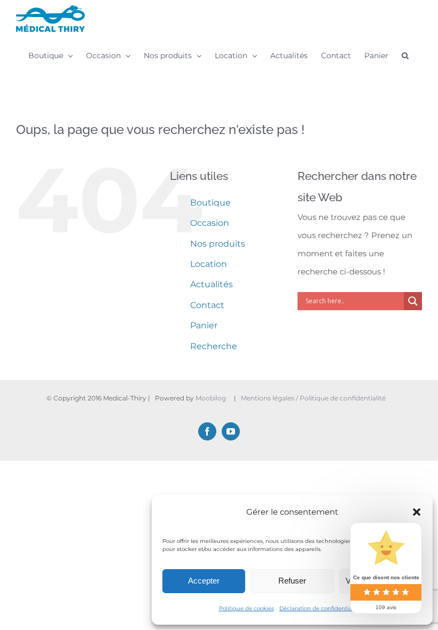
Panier (203, 325)
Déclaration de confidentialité (320, 608)
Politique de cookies (246, 608)
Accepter (204, 580)
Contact (207, 305)
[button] (416, 512)
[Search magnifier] (413, 301)
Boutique (210, 203)
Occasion (209, 223)
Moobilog (210, 398)
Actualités (211, 284)
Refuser (292, 580)
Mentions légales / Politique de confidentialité (314, 398)
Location (208, 264)
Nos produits (217, 244)
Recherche (213, 346)
